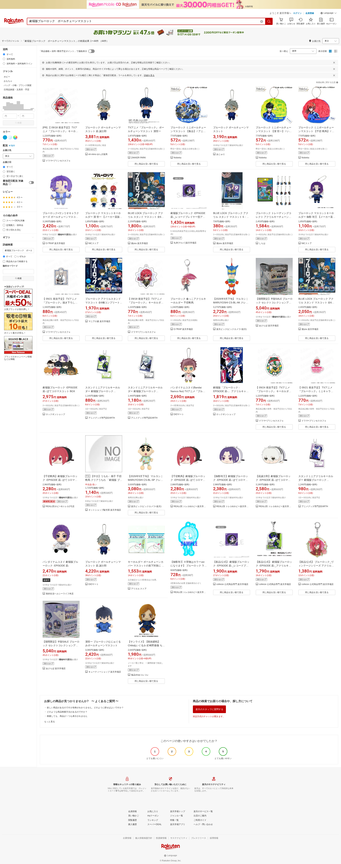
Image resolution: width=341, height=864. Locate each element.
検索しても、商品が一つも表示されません (67, 716)
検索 (19, 123)
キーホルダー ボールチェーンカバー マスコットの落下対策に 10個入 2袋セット (146, 565)
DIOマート (179, 414)
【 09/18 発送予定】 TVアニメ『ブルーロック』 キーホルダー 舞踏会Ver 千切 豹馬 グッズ (145, 302)
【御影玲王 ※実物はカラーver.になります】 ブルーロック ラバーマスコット (188, 565)
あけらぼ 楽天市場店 (269, 326)
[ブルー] (5, 137)
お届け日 (7, 162)
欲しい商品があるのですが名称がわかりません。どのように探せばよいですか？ (85, 707)
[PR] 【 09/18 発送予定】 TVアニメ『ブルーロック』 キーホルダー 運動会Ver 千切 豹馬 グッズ (61, 131)
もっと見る (49, 721)
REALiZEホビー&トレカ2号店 (60, 506)
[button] (328, 13)
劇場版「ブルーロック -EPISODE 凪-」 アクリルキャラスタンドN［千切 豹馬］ (231, 391)
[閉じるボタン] (334, 62)
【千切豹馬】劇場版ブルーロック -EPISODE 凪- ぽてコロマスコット (60, 480)
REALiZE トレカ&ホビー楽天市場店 (190, 506)
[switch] (31, 182)
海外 (13, 145)
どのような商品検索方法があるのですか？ (67, 712)
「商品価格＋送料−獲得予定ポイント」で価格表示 (63, 51)
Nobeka (177, 158)
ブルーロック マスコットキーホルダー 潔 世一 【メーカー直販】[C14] (103, 217)
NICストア (93, 243)
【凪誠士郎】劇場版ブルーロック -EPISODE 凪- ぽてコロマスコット (273, 480)
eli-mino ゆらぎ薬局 (97, 154)
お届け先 (7, 150)
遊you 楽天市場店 (139, 243)
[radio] (4, 54)
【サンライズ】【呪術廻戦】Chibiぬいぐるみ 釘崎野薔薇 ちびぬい (146, 645)
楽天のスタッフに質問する (209, 709)
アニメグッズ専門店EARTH (101, 418)
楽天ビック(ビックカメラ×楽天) (231, 329)
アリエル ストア (139, 589)
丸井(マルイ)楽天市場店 (185, 243)
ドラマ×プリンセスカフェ (58, 161)
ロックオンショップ (55, 414)
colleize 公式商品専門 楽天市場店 (232, 584)
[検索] (269, 21)
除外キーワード (10, 266)
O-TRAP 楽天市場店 (55, 243)
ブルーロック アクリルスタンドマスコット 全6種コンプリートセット (103, 302)
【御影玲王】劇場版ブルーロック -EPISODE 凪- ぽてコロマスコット (230, 480)
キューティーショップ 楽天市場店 (104, 672)
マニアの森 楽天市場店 (99, 321)
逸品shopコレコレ (140, 675)
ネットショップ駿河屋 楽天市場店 (104, 510)
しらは (262, 243)
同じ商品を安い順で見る (146, 164)
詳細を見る (149, 75)
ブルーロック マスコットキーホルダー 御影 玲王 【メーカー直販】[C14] (316, 217)
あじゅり (220, 154)
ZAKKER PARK (138, 158)
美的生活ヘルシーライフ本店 (60, 594)
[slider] (3, 110)
